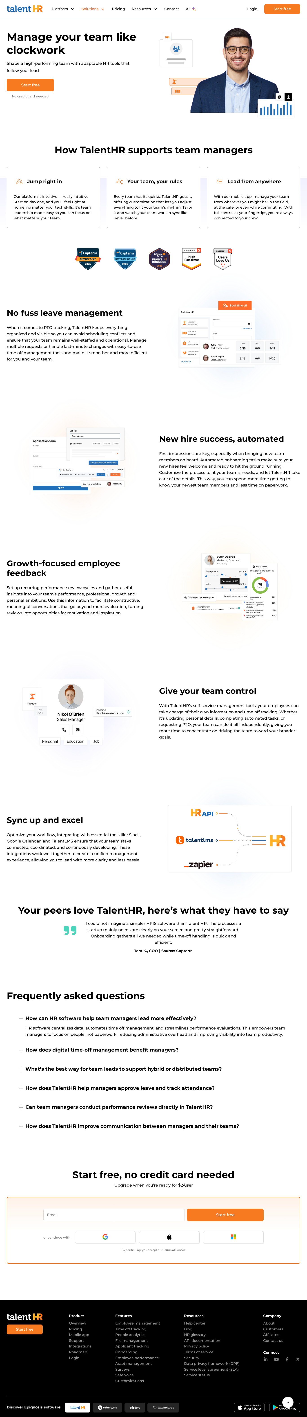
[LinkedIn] (265, 1359)
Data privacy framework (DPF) (211, 1363)
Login (252, 9)
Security (191, 1358)
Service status (197, 1375)
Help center (195, 1323)
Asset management (133, 1363)
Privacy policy (196, 1346)
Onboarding (126, 1352)
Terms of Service (174, 1250)
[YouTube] (276, 1359)
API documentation (202, 1340)
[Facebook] (287, 1359)
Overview (77, 1323)
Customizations (129, 1381)
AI (188, 9)
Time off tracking (130, 1329)
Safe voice (124, 1375)
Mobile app (79, 1335)
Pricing (118, 9)
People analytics (130, 1335)
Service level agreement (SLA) (211, 1369)
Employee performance (137, 1358)
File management (131, 1340)
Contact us (273, 1340)
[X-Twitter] (297, 1359)
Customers (273, 1329)
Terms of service (199, 1352)
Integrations (80, 1346)
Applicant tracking (132, 1346)
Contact (171, 9)
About (269, 1323)
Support (76, 1340)
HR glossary (195, 1335)
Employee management (137, 1323)
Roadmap (78, 1352)
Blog (188, 1329)
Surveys (122, 1369)
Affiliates (271, 1335)
